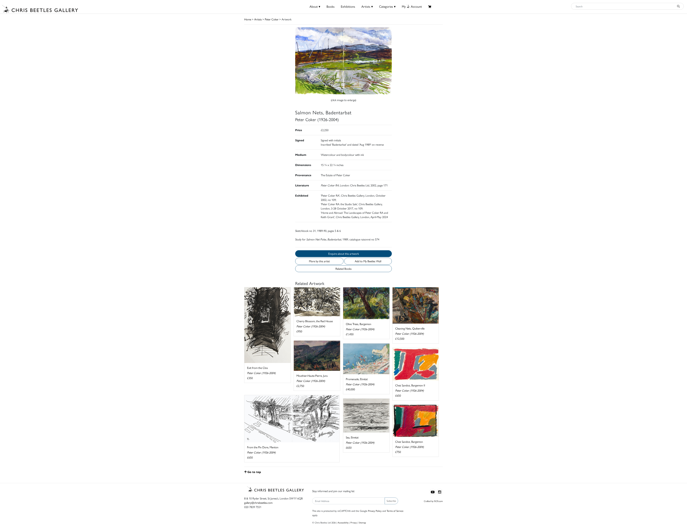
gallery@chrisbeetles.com (258, 503)
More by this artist (319, 261)
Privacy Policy (375, 511)
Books (331, 6)
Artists (258, 19)
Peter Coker (272, 19)
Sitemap (362, 522)
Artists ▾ (367, 6)
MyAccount (412, 6)
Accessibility (343, 522)
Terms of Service (395, 511)
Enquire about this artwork (343, 254)
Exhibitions (348, 6)
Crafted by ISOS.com (433, 501)
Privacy (353, 522)
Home (247, 19)
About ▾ (315, 6)
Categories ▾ (387, 6)
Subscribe (391, 500)
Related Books (343, 269)
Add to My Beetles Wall (368, 261)
